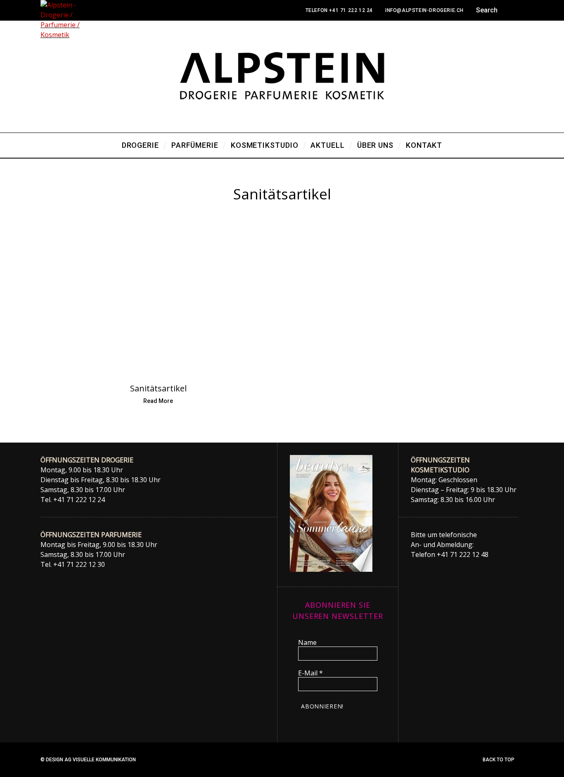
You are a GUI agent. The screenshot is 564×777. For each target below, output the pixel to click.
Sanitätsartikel (158, 388)
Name (307, 642)
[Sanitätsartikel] (158, 298)
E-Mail (310, 673)
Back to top (499, 760)
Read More (158, 401)
